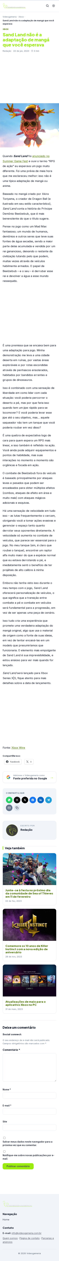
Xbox (21, 17)
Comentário (11, 1049)
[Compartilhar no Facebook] (33, 800)
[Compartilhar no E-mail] (9, 808)
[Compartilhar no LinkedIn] (40, 800)
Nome (7, 1089)
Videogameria (10, 17)
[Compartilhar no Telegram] (48, 800)
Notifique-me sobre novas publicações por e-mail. (28, 1157)
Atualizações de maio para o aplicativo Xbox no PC (25, 1003)
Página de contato (30, 1238)
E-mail (7, 1105)
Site (5, 1121)
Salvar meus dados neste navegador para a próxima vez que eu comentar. (27, 1143)
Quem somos (10, 1238)
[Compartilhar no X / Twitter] (25, 800)
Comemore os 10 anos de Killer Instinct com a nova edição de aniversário (26, 949)
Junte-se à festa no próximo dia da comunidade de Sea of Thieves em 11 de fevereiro (29, 893)
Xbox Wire (18, 747)
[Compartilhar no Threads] (17, 800)
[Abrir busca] (47, 6)
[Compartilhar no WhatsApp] (9, 800)
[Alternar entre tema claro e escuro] (53, 6)
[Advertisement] (29, 76)
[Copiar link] (17, 808)
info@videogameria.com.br (26, 1233)
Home (6, 1219)
